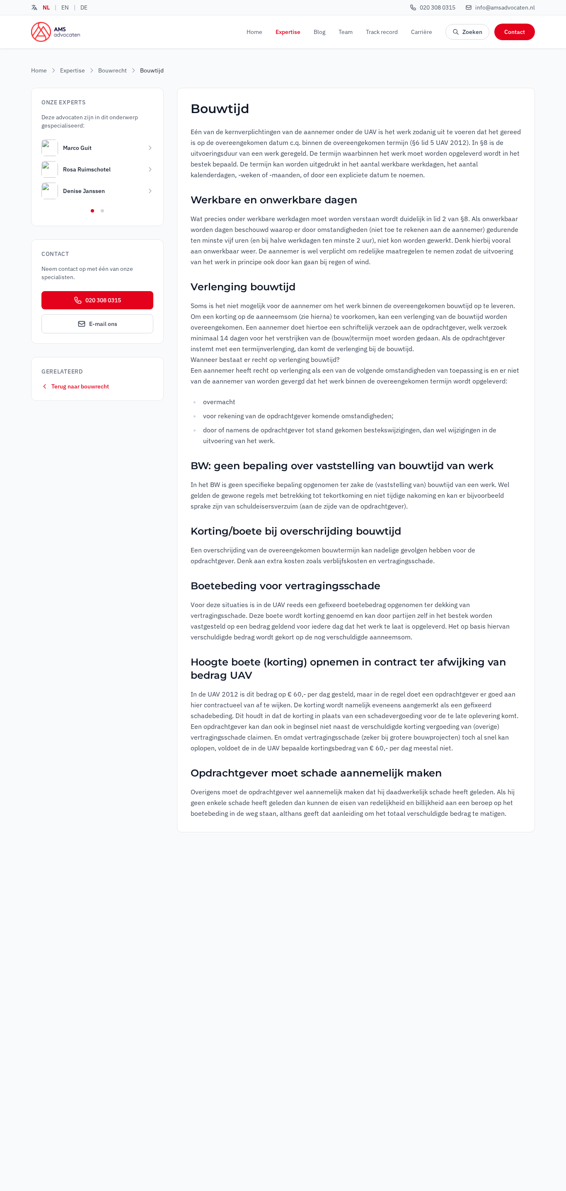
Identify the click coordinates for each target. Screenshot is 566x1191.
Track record (382, 32)
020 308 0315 (103, 300)
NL (46, 7)
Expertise (288, 32)
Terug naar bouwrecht (80, 386)
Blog (319, 32)
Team (346, 32)
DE (83, 7)
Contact (514, 32)
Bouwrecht (112, 70)
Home (254, 32)
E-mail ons (103, 324)
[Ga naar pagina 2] (102, 211)
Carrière (421, 32)
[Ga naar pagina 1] (92, 211)
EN (65, 7)
